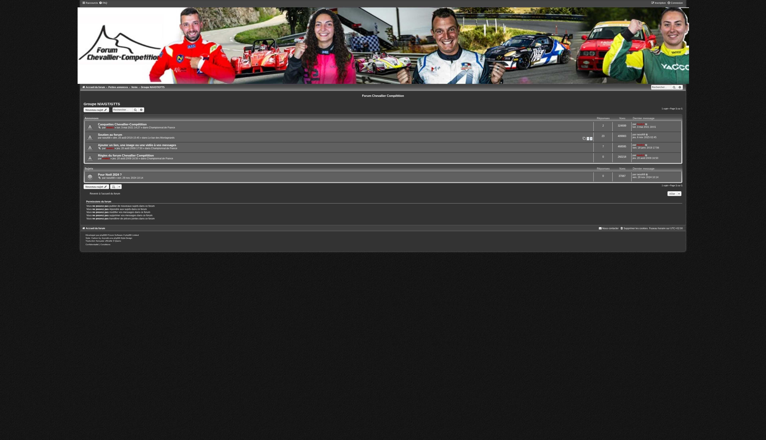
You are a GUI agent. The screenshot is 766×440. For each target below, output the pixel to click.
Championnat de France (162, 127)
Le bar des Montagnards (161, 137)
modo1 (110, 127)
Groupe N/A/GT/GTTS (102, 104)
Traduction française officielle (99, 241)
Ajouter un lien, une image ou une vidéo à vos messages (137, 145)
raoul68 (106, 137)
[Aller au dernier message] (646, 124)
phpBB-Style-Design (123, 238)
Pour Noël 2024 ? (110, 174)
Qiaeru (118, 241)
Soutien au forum (110, 134)
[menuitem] (103, 3)
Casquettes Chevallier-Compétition (122, 124)
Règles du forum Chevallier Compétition (126, 155)
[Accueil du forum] (383, 42)
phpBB (103, 235)
